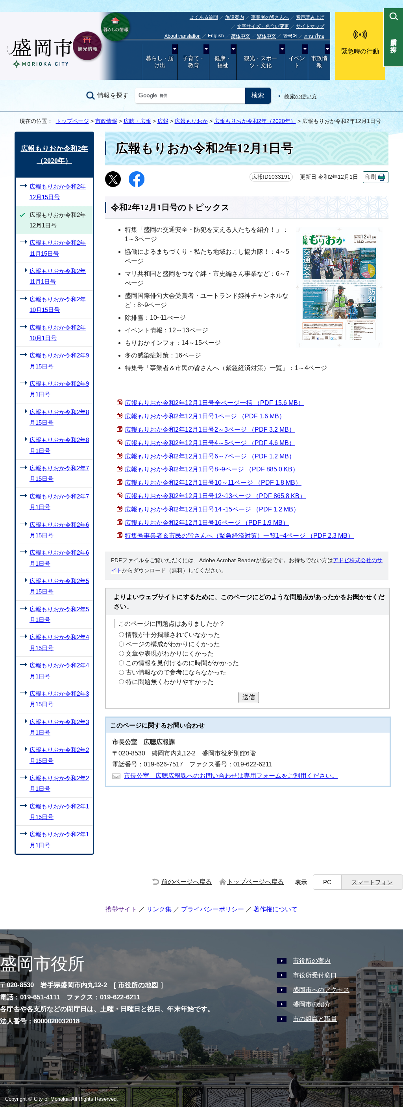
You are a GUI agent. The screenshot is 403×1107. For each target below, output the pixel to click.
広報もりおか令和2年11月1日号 (58, 276)
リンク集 (159, 909)
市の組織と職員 (315, 1018)
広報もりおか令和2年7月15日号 (59, 473)
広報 (162, 121)
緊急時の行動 (360, 51)
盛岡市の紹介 (312, 1004)
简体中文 (240, 36)
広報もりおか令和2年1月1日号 (59, 839)
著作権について (275, 909)
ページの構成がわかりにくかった (173, 644)
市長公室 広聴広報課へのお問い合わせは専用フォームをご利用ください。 (231, 775)
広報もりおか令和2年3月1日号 (59, 727)
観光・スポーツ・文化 (260, 61)
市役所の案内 (312, 960)
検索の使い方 (300, 96)
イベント (296, 61)
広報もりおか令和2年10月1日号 (58, 332)
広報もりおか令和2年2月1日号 (59, 783)
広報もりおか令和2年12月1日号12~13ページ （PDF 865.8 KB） (215, 496)
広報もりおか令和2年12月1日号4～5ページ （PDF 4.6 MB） (210, 443)
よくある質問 (204, 17)
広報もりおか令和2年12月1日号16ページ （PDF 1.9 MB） (207, 522)
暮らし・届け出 (160, 61)
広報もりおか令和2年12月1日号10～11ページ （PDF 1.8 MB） (213, 482)
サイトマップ (310, 26)
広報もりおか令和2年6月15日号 (59, 530)
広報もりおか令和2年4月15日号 (59, 642)
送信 (248, 697)
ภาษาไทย (314, 36)
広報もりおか (191, 121)
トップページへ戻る (255, 881)
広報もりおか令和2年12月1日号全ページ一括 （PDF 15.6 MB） (214, 403)
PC (327, 882)
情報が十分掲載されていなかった (173, 634)
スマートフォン (372, 882)
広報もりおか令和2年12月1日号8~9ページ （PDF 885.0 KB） (212, 469)
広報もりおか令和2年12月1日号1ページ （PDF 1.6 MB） (205, 416)
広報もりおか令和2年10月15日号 (58, 304)
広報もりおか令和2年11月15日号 (58, 248)
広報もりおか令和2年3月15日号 (59, 698)
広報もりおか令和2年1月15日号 (59, 811)
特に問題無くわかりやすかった (170, 681)
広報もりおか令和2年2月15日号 (59, 755)
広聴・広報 (137, 121)
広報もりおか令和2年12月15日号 (58, 191)
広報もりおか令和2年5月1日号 (59, 614)
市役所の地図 (138, 985)
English (216, 35)
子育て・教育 (194, 61)
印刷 (370, 177)
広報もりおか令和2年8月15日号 (59, 417)
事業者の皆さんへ (270, 17)
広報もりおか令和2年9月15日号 (59, 360)
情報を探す (113, 95)
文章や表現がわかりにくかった (170, 653)
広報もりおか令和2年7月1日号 (59, 501)
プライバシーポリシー (212, 909)
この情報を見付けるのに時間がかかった (182, 663)
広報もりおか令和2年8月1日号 (59, 445)
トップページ (72, 121)
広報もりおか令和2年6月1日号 (59, 557)
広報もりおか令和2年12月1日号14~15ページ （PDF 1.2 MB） (212, 509)
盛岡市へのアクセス (321, 989)
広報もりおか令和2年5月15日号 (59, 586)
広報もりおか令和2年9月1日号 (59, 389)
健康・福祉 (222, 61)
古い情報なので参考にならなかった (176, 672)
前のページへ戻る (186, 881)
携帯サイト (121, 909)
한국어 (290, 35)
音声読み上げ (310, 17)
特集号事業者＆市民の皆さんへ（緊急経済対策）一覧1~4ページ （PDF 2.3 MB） (239, 535)
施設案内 (234, 17)
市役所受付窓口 (315, 975)
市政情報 (319, 61)
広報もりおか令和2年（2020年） (255, 121)
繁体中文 (266, 36)
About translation (183, 36)
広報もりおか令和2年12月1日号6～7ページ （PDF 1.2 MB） (210, 456)
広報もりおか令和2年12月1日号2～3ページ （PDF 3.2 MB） (210, 429)
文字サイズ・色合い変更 (263, 26)
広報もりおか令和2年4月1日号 (59, 670)
